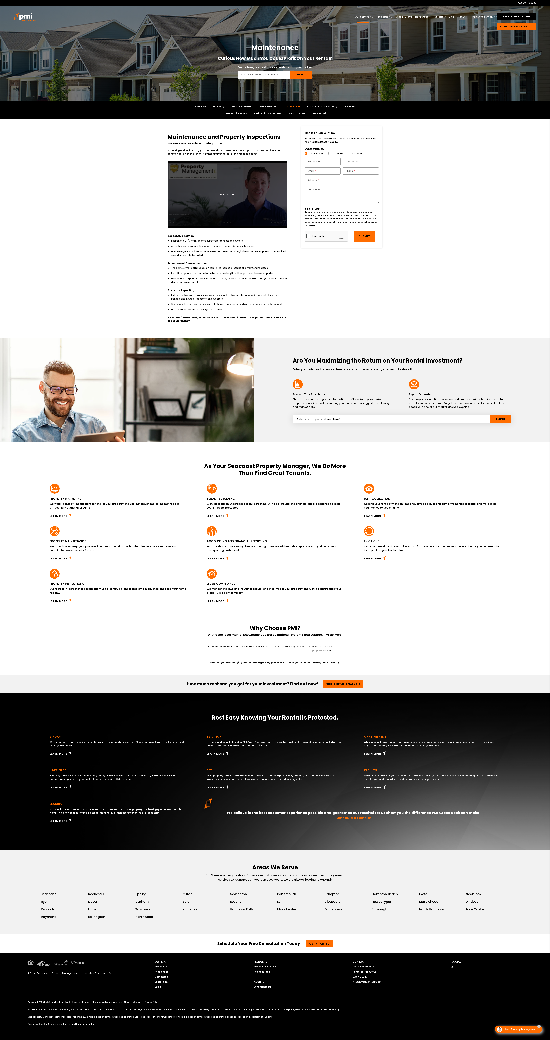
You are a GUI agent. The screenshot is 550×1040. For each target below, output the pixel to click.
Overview (200, 106)
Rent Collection (268, 106)
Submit (300, 74)
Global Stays (404, 16)
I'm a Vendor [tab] (357, 153)
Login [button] (158, 986)
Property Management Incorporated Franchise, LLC (81, 973)
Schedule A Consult (354, 818)
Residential (161, 966)
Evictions (350, 106)
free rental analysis (343, 684)
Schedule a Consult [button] (516, 26)
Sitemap (136, 1002)
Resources (421, 16)
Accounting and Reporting (322, 106)
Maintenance (292, 106)
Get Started (319, 943)
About (461, 16)
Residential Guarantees (267, 113)
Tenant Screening (242, 106)
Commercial (162, 976)
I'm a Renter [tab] (336, 153)
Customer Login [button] (516, 16)
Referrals (440, 16)
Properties (383, 16)
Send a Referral (262, 986)
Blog (452, 16)
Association (162, 971)
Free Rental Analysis (484, 16)
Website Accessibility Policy (325, 1009)
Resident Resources (265, 966)
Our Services (363, 16)
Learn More (58, 516)
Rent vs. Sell (319, 113)
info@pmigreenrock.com (366, 982)
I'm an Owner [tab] (316, 153)
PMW (126, 1002)
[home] (25, 17)
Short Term (161, 981)
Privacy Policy (152, 1002)
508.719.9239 (528, 2)
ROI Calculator (297, 113)
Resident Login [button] (262, 971)
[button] (452, 967)
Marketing (219, 106)
